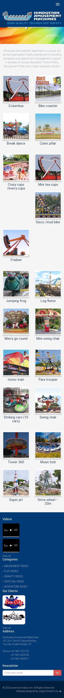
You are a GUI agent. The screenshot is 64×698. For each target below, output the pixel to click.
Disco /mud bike (48, 222)
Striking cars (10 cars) (16, 419)
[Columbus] (11, 530)
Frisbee (16, 260)
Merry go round (15, 338)
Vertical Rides (14, 581)
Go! (57, 672)
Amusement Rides (16, 566)
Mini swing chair (48, 338)
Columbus (16, 106)
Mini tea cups (48, 184)
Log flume (48, 301)
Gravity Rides (13, 576)
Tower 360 (16, 462)
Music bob (48, 462)
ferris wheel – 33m (48, 502)
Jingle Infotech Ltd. (49, 691)
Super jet (16, 500)
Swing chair (48, 417)
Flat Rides (11, 571)
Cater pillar (48, 143)
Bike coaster (48, 106)
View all (7, 556)
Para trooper (48, 379)
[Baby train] (11, 546)
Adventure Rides (15, 586)
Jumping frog (16, 301)
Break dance (16, 143)
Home (38, 35)
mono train (16, 379)
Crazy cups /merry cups (16, 186)
